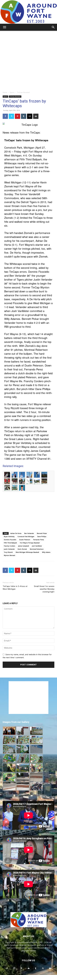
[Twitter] (11, 116)
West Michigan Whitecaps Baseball (27, 552)
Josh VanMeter (37, 546)
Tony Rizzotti (8, 552)
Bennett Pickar (42, 533)
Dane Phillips (41, 536)
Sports (12, 92)
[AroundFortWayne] (28, 12)
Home (5, 92)
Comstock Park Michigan (25, 536)
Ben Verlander (29, 533)
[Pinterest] (17, 116)
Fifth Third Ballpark (10, 543)
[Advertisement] (28, 60)
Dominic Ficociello (10, 540)
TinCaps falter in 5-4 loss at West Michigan (15, 587)
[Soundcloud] (28, 968)
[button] (4, 27)
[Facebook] (5, 116)
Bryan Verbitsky (9, 536)
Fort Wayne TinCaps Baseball (30, 543)
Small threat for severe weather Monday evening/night (44, 589)
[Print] (35, 116)
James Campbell (23, 546)
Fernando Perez (38, 540)
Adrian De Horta (15, 533)
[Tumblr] (23, 116)
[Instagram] (14, 968)
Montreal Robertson (37, 549)
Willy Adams (46, 552)
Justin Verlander (9, 549)
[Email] (29, 116)
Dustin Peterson (24, 540)
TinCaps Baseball (23, 92)
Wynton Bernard (9, 555)
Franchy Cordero (9, 546)
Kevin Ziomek (22, 549)
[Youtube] (50, 968)
